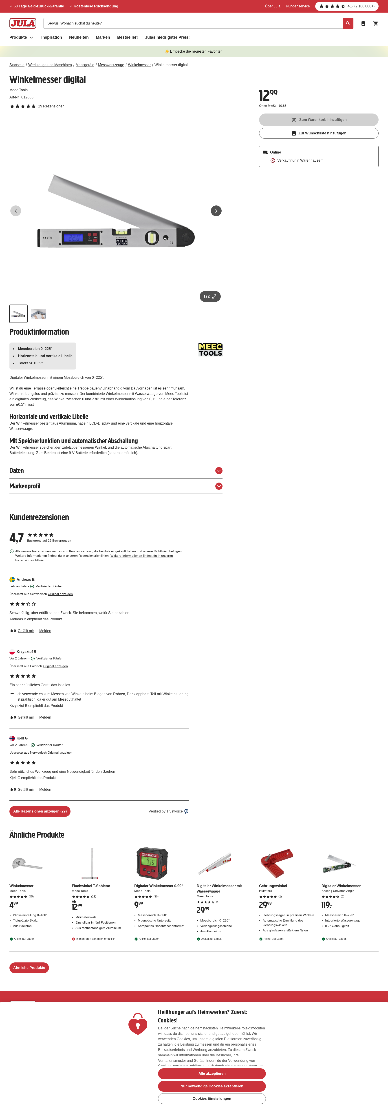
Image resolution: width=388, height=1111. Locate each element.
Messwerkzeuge (111, 65)
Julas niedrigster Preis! (167, 37)
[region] (194, 1056)
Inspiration (51, 37)
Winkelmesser (139, 65)
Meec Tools (18, 90)
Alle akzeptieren (212, 1073)
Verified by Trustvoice (166, 811)
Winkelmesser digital (171, 65)
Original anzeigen (60, 594)
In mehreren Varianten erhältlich (95, 938)
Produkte (18, 37)
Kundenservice (298, 6)
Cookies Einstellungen (212, 1099)
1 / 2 (206, 296)
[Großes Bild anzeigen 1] (116, 211)
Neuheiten (79, 37)
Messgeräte (85, 65)
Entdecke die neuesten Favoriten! (196, 51)
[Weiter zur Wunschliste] (363, 23)
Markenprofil (24, 486)
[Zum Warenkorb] (375, 23)
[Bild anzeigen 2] (38, 314)
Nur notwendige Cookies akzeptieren (212, 1086)
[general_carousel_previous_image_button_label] (15, 210)
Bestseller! (127, 37)
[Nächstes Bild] (216, 210)
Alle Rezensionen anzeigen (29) (40, 811)
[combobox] (198, 23)
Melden (45, 631)
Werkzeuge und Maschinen (50, 65)
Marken (103, 37)
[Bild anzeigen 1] (18, 314)
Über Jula (272, 6)
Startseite (16, 65)
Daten (16, 470)
